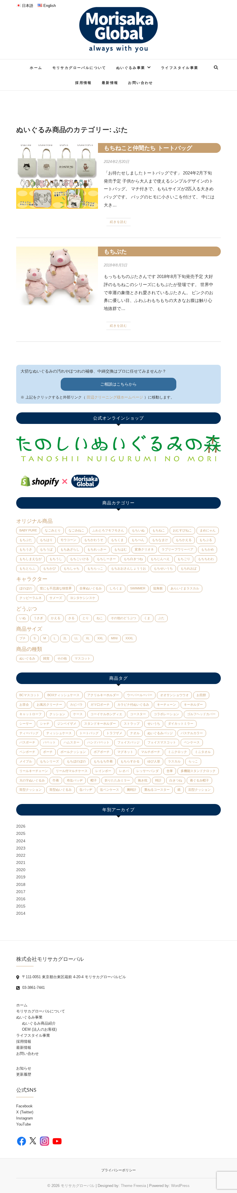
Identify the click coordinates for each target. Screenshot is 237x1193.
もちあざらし (69, 549)
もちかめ (207, 549)
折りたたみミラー (117, 780)
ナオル (135, 733)
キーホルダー (193, 704)
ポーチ (48, 752)
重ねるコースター (157, 789)
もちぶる (205, 540)
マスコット (82, 658)
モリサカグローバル (78, 1185)
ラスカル (174, 761)
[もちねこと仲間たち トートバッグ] (57, 176)
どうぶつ (26, 609)
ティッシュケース (59, 733)
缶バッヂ (85, 789)
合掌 (169, 771)
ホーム (36, 67)
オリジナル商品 (34, 521)
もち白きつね (133, 559)
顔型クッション (199, 789)
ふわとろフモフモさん (108, 530)
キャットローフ (30, 714)
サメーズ (55, 598)
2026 (20, 826)
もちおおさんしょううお (128, 568)
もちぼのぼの (76, 761)
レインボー (103, 771)
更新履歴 (23, 1074)
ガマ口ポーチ (100, 704)
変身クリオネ (144, 549)
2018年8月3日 (115, 265)
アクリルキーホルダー (103, 695)
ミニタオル (203, 752)
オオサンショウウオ (174, 695)
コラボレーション (166, 714)
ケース (78, 714)
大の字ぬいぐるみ (32, 780)
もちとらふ (27, 568)
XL (88, 638)
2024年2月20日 (116, 161)
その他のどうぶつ (123, 618)
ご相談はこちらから (118, 384)
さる (71, 618)
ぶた (161, 618)
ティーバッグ (28, 733)
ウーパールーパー (139, 695)
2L (65, 638)
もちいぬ (138, 530)
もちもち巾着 (103, 761)
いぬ (22, 618)
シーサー (25, 723)
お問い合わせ (140, 82)
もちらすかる (130, 761)
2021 (20, 862)
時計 (158, 780)
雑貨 (46, 658)
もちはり (46, 540)
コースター (138, 714)
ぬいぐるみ (27, 658)
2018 (20, 884)
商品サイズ (29, 629)
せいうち (153, 723)
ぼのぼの (25, 588)
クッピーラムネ (30, 598)
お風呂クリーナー (49, 704)
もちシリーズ (49, 761)
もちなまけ (160, 540)
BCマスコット (29, 695)
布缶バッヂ (75, 780)
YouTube (23, 1124)
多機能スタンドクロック (198, 771)
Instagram (24, 1118)
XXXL (129, 638)
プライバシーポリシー (118, 1170)
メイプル (25, 761)
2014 (20, 913)
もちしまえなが (30, 559)
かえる (55, 618)
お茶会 (24, 704)
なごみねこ (76, 530)
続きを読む (118, 221)
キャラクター (31, 579)
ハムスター (71, 742)
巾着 (56, 780)
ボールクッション (73, 752)
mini (114, 638)
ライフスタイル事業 (180, 67)
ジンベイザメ (66, 723)
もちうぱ (46, 549)
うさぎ (38, 618)
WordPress (180, 1185)
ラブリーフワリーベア (177, 549)
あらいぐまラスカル (185, 588)
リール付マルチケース (72, 771)
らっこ (193, 761)
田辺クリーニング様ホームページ (115, 397)
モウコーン (68, 540)
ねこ (100, 618)
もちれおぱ (189, 568)
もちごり (183, 559)
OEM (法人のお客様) (39, 1029)
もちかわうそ (93, 540)
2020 (20, 869)
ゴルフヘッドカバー (201, 714)
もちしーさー (106, 559)
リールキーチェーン (33, 771)
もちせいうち (163, 568)
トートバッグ (89, 733)
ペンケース (192, 742)
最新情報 (110, 82)
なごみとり (53, 530)
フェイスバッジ (128, 742)
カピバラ (76, 704)
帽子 (93, 780)
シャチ (44, 723)
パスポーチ (27, 742)
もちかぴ (49, 568)
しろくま (116, 588)
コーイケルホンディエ (106, 714)
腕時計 (131, 789)
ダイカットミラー (180, 723)
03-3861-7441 (33, 987)
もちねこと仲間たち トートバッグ (148, 148)
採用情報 (83, 82)
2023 (20, 848)
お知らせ (23, 1068)
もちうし (55, 559)
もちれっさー (96, 549)
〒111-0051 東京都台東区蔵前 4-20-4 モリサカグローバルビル (73, 977)
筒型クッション (30, 789)
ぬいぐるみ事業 (130, 67)
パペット (49, 742)
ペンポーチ (27, 752)
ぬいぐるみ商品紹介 (39, 1023)
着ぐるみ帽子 (199, 780)
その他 (62, 658)
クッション (57, 714)
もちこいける (79, 559)
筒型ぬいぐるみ (60, 789)
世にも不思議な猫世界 (56, 588)
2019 (20, 877)
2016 (20, 899)
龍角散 (158, 588)
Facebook (24, 1106)
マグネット (125, 752)
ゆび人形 (153, 761)
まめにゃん (208, 530)
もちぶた (115, 251)
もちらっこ (95, 568)
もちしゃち (71, 568)
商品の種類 (29, 649)
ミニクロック (177, 752)
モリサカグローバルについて (79, 67)
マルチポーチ (150, 752)
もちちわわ (206, 559)
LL (76, 638)
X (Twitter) (24, 1112)
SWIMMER (137, 588)
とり (85, 618)
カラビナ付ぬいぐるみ (133, 704)
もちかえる (184, 540)
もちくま (117, 540)
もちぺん (138, 540)
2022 (20, 855)
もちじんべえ (160, 559)
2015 (20, 906)
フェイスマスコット (161, 742)
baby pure (28, 530)
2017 (20, 891)
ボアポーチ (102, 752)
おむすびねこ (182, 530)
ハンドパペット (98, 742)
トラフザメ (114, 733)
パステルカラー (192, 733)
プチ (22, 638)
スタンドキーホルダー (100, 723)
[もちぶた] (57, 276)
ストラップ (132, 723)
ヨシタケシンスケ (82, 598)
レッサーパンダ (147, 771)
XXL (100, 638)
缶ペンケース (109, 789)
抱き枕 (142, 780)
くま (147, 618)
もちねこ (158, 530)
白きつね (175, 780)
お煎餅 (201, 695)
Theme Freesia (133, 1185)
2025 (20, 833)
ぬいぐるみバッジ (160, 733)
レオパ (124, 771)
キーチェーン (166, 704)
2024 (20, 841)
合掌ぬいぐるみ (90, 588)
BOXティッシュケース (63, 695)
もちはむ (120, 549)
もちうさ (25, 549)
